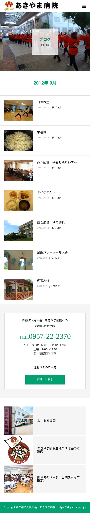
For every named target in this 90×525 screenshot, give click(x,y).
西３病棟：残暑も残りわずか (57, 162)
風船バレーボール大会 (52, 252)
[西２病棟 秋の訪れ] (18, 230)
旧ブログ (56, 107)
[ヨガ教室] (18, 110)
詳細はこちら (45, 379)
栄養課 (41, 132)
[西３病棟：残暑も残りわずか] (18, 170)
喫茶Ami (43, 281)
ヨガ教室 (43, 102)
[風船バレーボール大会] (18, 260)
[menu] (84, 6)
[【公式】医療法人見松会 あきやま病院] (31, 6)
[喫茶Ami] (18, 289)
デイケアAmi (46, 192)
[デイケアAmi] (18, 200)
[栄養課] (18, 140)
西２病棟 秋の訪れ (51, 222)
